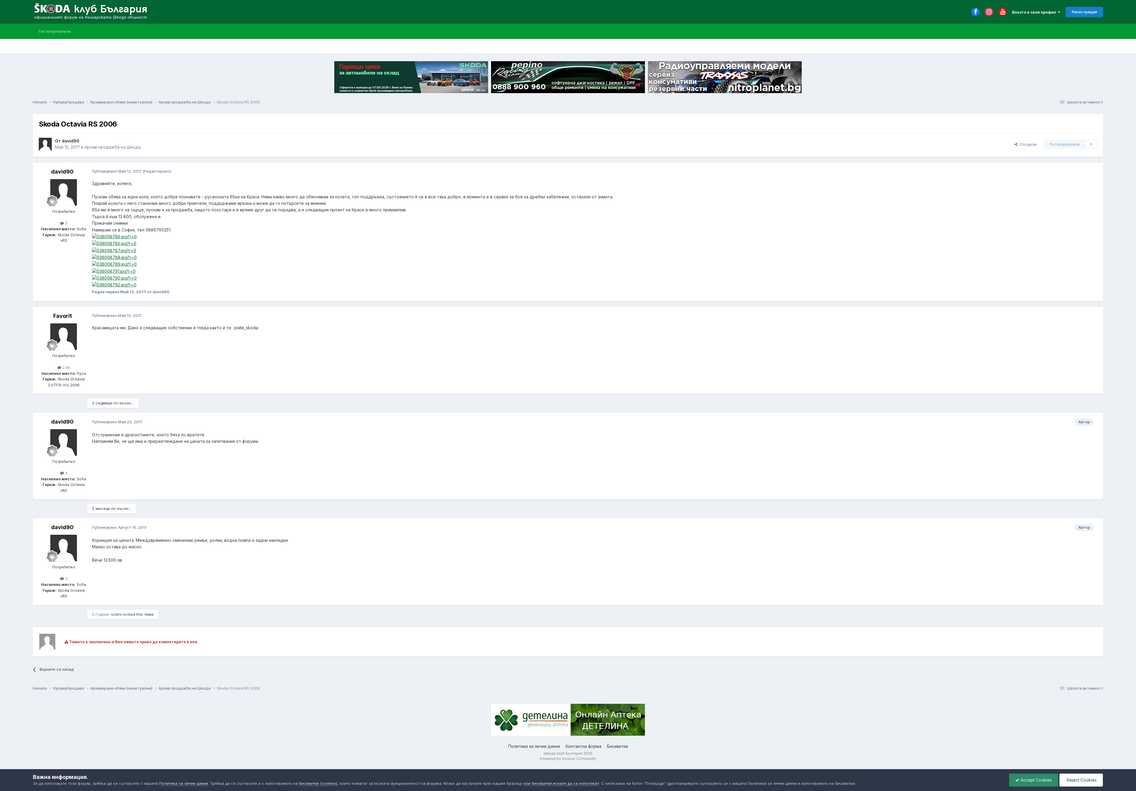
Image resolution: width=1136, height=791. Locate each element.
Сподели (1027, 144)
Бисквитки (617, 746)
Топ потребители (54, 31)
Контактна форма (583, 746)
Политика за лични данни (534, 746)
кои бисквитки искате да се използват (561, 783)
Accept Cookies (1035, 779)
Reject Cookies (1081, 779)
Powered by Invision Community (568, 758)
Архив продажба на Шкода (113, 147)
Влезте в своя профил (1035, 12)
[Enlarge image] (114, 236)
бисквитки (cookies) (318, 783)
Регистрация (1084, 11)
